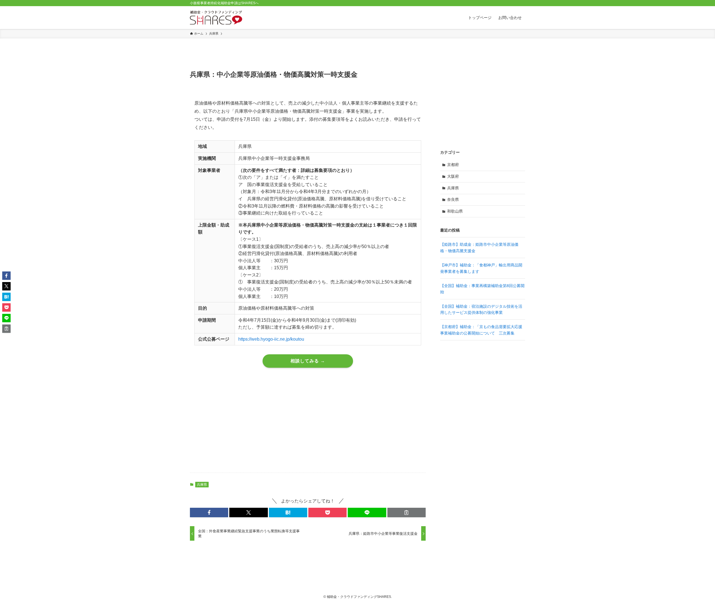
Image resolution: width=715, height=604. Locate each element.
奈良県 (453, 199)
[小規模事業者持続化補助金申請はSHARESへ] (216, 18)
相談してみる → (307, 360)
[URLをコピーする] (406, 512)
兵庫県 (202, 485)
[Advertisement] (308, 425)
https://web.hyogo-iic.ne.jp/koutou (271, 339)
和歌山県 (455, 211)
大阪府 (453, 176)
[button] (209, 512)
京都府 (453, 164)
